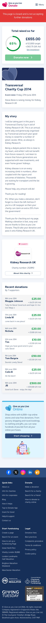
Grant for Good (8, 512)
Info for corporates (9, 495)
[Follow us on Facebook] (8, 474)
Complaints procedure (34, 541)
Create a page (8, 533)
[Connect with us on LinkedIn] (30, 474)
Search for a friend (32, 495)
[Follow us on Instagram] (23, 474)
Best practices (31, 537)
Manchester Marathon (11, 570)
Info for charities (9, 491)
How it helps (7, 504)
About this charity (22, 273)
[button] (23, 253)
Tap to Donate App (10, 508)
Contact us (6, 520)
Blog (4, 499)
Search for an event (10, 537)
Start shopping (21, 436)
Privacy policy (30, 549)
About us (5, 487)
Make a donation (32, 487)
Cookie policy (30, 554)
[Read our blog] (37, 474)
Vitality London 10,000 (11, 552)
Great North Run (8, 548)
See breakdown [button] (33, 50)
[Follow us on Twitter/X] (15, 474)
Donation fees (31, 533)
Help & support (8, 516)
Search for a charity (33, 491)
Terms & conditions (33, 545)
